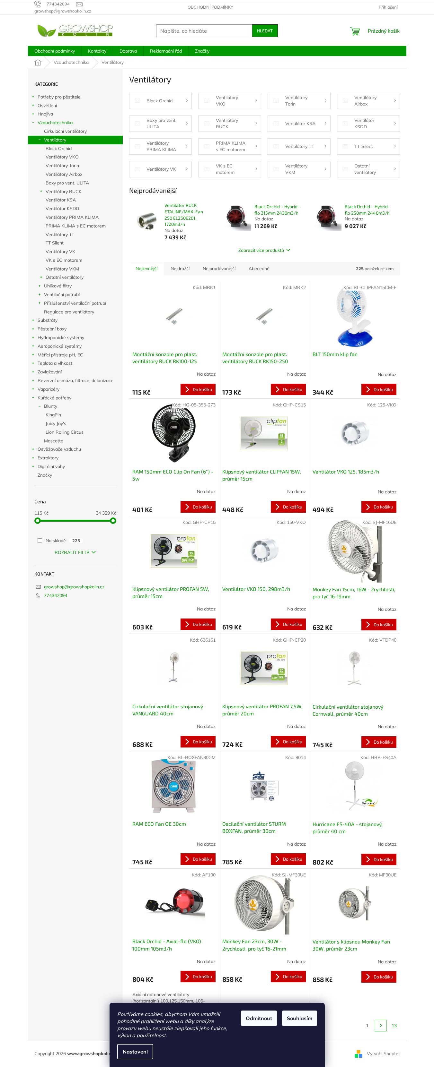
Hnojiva (45, 114)
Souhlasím (299, 1018)
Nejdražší (180, 268)
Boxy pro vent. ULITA (67, 183)
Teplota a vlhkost (55, 363)
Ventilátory (55, 140)
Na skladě (63, 540)
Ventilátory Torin (62, 165)
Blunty (50, 406)
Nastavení (135, 1051)
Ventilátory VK (60, 251)
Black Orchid (59, 148)
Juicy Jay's (56, 423)
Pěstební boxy (52, 329)
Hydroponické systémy (61, 337)
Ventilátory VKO (62, 157)
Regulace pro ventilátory (69, 312)
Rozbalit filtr (72, 552)
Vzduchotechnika (55, 122)
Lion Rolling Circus (65, 432)
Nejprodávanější (219, 268)
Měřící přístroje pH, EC (60, 355)
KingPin (53, 415)
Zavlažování (50, 372)
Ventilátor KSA (61, 200)
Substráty (48, 320)
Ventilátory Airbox (64, 174)
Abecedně (259, 268)
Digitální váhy (51, 466)
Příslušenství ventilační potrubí (75, 303)
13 (394, 1026)
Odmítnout (259, 1018)
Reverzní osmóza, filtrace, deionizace (75, 380)
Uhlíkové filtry (58, 286)
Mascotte (53, 441)
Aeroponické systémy (60, 346)
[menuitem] (54, 51)
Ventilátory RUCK (64, 191)
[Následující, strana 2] (380, 1025)
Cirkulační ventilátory (65, 131)
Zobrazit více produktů (261, 250)
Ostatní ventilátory (65, 277)
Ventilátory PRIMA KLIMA (72, 217)
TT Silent (55, 243)
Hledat (265, 30)
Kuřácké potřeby (54, 398)
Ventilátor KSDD (62, 208)
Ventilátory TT (60, 234)
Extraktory (48, 458)
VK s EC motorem (64, 260)
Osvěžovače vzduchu (59, 449)
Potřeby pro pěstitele (59, 97)
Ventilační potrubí (62, 294)
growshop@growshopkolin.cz (74, 587)
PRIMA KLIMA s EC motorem (76, 226)
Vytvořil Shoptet (383, 1053)
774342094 (55, 595)
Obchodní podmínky (210, 7)
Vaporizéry (48, 389)
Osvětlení (47, 105)
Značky (45, 475)
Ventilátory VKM (62, 269)
